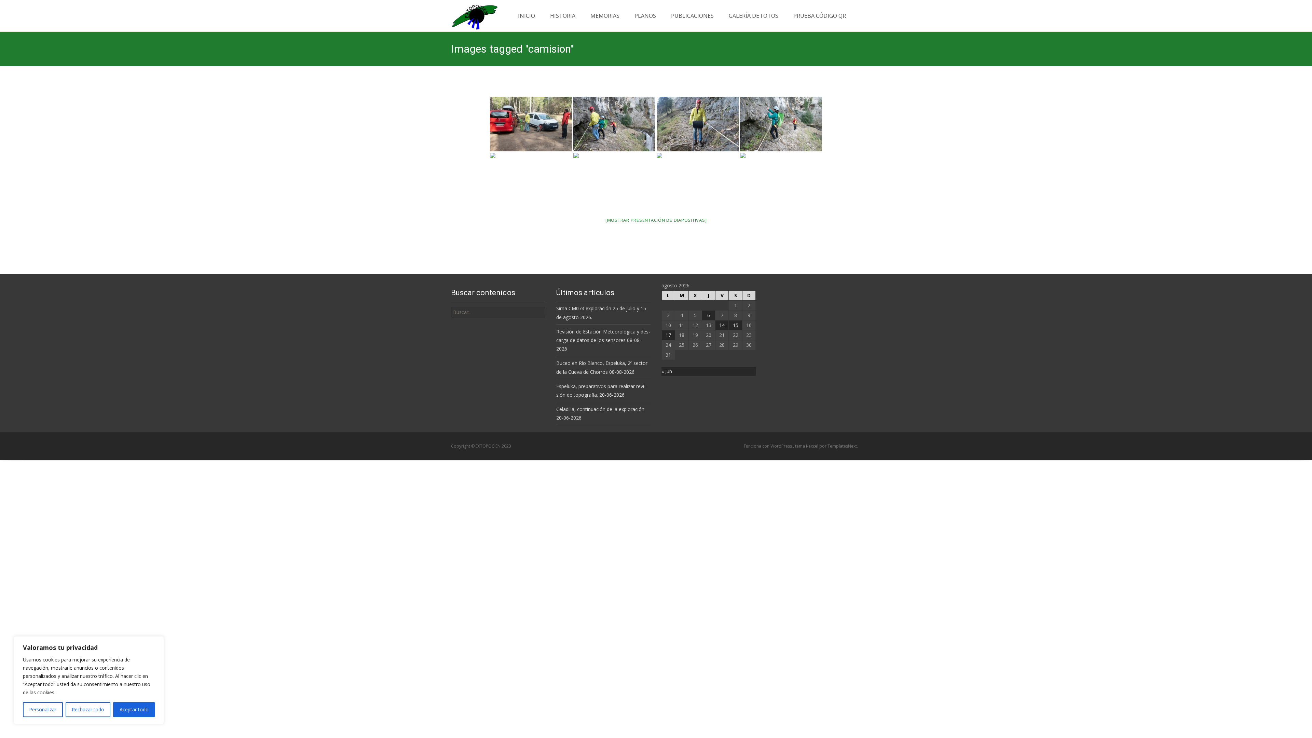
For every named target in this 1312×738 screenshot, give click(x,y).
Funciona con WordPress (768, 446)
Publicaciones (692, 15)
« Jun (666, 371)
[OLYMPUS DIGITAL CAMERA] (531, 124)
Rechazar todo (88, 709)
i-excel (812, 446)
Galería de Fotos (753, 15)
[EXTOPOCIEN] (469, 15)
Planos (645, 15)
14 (722, 325)
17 (668, 335)
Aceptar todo (134, 709)
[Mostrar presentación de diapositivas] (656, 220)
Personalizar (42, 709)
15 (735, 325)
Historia (562, 15)
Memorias (604, 15)
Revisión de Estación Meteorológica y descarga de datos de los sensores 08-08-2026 (603, 340)
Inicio (526, 15)
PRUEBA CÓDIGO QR (819, 15)
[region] (89, 680)
